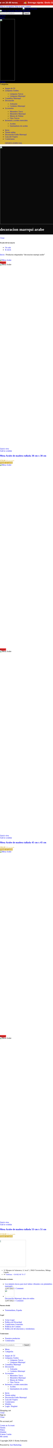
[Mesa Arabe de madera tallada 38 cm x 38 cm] (5, 260)
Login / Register (11, 1406)
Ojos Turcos (14, 118)
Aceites (13, 124)
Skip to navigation (7, 6)
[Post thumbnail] (9, 1296)
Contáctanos (10, 1341)
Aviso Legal (9, 1320)
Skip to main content (23, 6)
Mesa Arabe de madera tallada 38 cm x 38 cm (23, 455)
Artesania (13, 104)
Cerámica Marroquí (17, 106)
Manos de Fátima (16, 116)
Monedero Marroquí (18, 114)
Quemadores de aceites (19, 126)
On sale (8, 247)
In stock (8, 250)
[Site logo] (11, 11)
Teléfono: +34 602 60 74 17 (16, 1274)
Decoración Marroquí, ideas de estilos (19, 1298)
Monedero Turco (16, 112)
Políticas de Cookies (13, 1327)
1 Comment (18, 1288)
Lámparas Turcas (16, 94)
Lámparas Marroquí (17, 96)
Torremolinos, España (13, 1310)
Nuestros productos (12, 1338)
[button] (6, 463)
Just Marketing (15, 1445)
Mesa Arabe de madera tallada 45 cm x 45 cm (23, 842)
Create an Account (7, 1425)
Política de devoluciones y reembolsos (20, 1329)
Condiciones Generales (14, 1324)
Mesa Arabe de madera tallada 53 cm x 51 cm (23, 1229)
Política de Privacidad (13, 1322)
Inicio (2, 255)
